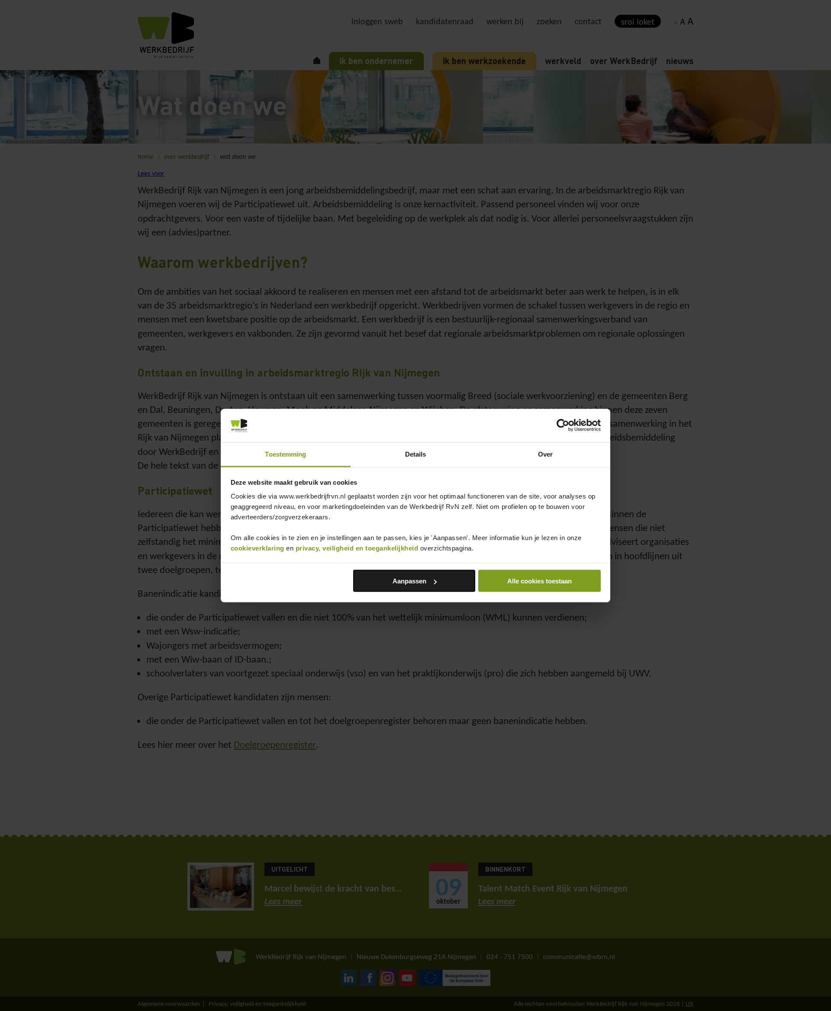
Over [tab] (545, 453)
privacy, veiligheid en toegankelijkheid (357, 547)
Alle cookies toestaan (539, 581)
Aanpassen (409, 581)
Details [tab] (415, 453)
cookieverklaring (257, 547)
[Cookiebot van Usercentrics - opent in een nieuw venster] (563, 425)
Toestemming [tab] (285, 453)
